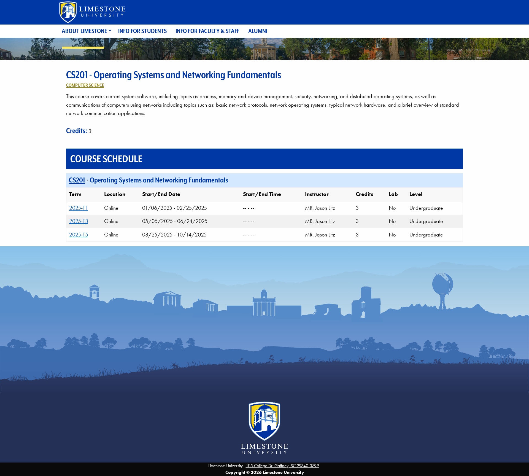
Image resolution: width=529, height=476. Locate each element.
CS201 (77, 180)
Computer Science (85, 85)
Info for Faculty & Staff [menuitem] (207, 31)
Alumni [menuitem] (257, 31)
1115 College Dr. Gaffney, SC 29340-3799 (282, 466)
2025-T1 (78, 207)
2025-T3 (78, 221)
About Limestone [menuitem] (84, 31)
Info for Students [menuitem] (142, 31)
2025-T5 (78, 234)
